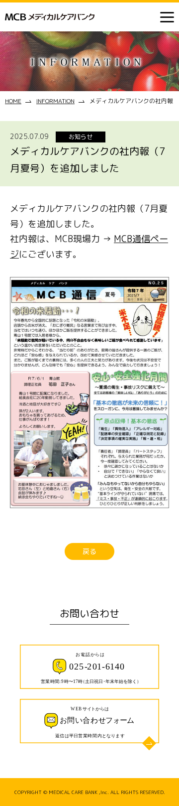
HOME (13, 101)
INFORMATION (55, 101)
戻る (89, 551)
